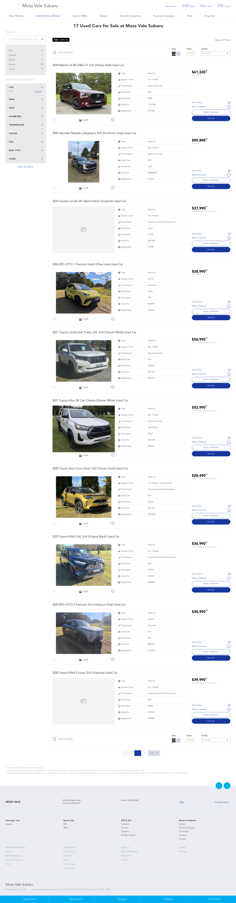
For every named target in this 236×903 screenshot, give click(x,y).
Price (12, 100)
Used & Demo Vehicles (48, 16)
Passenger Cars (13, 821)
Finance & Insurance (163, 16)
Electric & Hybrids (187, 821)
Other (12, 159)
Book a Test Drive (211, 112)
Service (103, 16)
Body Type (14, 151)
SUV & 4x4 (126, 821)
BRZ (65, 824)
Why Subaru (126, 856)
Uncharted (183, 832)
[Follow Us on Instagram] (227, 785)
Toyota (12, 69)
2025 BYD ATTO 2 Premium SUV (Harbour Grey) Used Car (89, 604)
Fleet (189, 16)
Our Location (171, 7)
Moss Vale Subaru (40, 6)
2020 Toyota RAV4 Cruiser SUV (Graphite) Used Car (85, 672)
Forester (124, 828)
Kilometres (15, 117)
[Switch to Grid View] (178, 54)
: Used (59, 40)
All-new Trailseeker (187, 828)
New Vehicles (16, 16)
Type (11, 89)
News (65, 860)
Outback (125, 832)
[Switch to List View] (174, 54)
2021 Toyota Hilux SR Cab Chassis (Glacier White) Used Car (90, 400)
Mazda (12, 60)
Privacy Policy (69, 868)
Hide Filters (65, 52)
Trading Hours (221, 802)
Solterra (182, 824)
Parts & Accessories (130, 16)
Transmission (16, 125)
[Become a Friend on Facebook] (219, 785)
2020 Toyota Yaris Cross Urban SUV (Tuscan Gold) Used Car (90, 468)
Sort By (204, 49)
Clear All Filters (25, 167)
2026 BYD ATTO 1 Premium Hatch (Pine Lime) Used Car (87, 264)
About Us (125, 847)
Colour (13, 134)
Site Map (183, 852)
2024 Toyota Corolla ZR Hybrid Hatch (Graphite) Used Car (89, 201)
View (174, 49)
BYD (11, 50)
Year (11, 108)
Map (181, 802)
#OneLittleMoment (129, 852)
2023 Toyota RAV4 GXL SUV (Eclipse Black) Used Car (85, 536)
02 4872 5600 (188, 6)
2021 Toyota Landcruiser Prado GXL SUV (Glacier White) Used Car (94, 332)
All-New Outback (128, 835)
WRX (65, 828)
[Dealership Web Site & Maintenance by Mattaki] (224, 888)
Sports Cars (68, 821)
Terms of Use (68, 864)
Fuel (11, 142)
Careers (182, 847)
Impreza (9, 824)
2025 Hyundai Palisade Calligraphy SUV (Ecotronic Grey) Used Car (94, 133)
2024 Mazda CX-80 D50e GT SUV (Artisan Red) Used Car (88, 65)
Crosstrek (125, 824)
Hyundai (12, 55)
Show (189, 49)
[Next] (113, 120)
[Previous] (54, 120)
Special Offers (80, 16)
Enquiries (210, 16)
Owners (124, 860)
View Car (211, 118)
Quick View (197, 103)
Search (222, 16)
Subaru (12, 64)
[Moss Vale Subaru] (11, 6)
